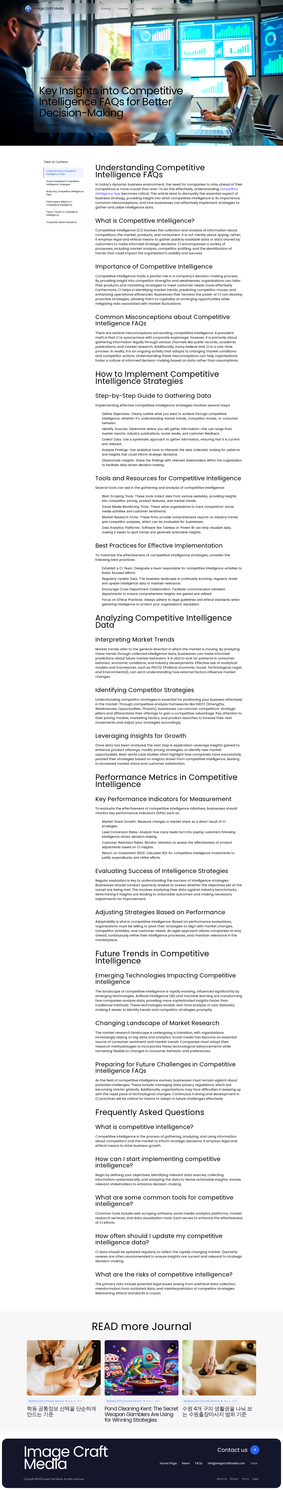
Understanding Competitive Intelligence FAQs (61, 172)
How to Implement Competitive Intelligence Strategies (62, 183)
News (186, 1463)
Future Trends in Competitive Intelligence (62, 213)
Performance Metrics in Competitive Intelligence (59, 203)
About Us (222, 1479)
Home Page (168, 1463)
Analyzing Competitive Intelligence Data (65, 193)
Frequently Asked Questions (61, 222)
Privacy (234, 1479)
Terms (245, 1479)
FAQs (198, 1463)
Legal (255, 1479)
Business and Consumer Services (64, 78)
